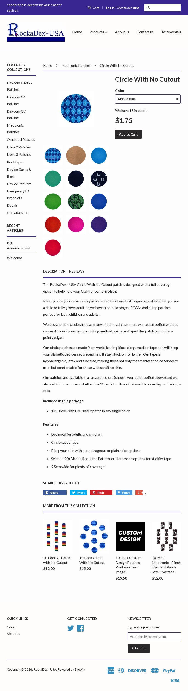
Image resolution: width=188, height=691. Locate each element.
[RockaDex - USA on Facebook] (80, 630)
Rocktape (14, 162)
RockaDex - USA (44, 669)
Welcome (14, 258)
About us (122, 32)
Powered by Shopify (71, 669)
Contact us (145, 32)
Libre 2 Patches (19, 147)
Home (77, 32)
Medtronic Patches (76, 65)
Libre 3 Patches (19, 154)
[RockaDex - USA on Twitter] (70, 630)
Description (54, 271)
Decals (12, 205)
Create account (128, 8)
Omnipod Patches (21, 139)
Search (11, 627)
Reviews (76, 271)
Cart (95, 8)
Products (97, 32)
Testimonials (171, 32)
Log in (110, 8)
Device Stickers (19, 183)
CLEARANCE (17, 213)
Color (120, 90)
